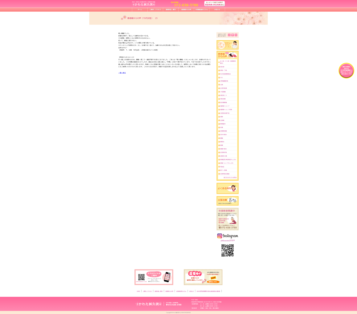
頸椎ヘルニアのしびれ (226, 163)
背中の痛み (223, 134)
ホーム (140, 10)
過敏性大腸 (223, 156)
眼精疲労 (223, 124)
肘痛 (221, 127)
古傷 (221, 84)
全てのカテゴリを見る (230, 177)
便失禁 (222, 67)
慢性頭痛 (223, 99)
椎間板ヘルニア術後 (226, 109)
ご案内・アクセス (155, 10)
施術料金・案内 (171, 10)
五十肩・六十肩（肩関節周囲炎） (228, 62)
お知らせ (217, 10)
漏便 (221, 117)
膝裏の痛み (223, 149)
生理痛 (222, 120)
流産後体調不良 (224, 113)
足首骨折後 (223, 152)
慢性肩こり (223, 95)
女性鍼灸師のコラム (201, 10)
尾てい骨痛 (223, 170)
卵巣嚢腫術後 (224, 81)
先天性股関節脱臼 (225, 74)
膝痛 (221, 145)
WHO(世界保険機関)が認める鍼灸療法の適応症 (208, 291)
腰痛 (221, 138)
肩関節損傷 (223, 131)
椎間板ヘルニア (224, 106)
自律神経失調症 (224, 174)
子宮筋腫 (223, 92)
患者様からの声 (186, 10)
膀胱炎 (222, 142)
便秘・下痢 (223, 70)
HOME (138, 291)
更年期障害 (223, 102)
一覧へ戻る (122, 73)
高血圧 (222, 167)
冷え (221, 77)
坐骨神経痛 (223, 88)
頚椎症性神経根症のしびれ (228, 159)
